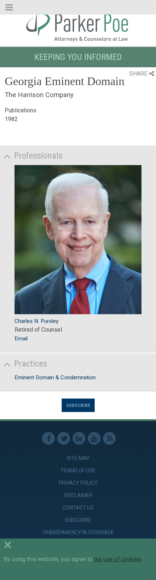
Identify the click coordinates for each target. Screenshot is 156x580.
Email (21, 338)
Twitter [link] (63, 438)
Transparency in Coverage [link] (78, 532)
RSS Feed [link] (109, 438)
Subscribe (78, 405)
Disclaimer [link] (78, 495)
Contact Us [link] (78, 508)
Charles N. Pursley (36, 321)
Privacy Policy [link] (78, 483)
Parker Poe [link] (78, 26)
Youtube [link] (94, 438)
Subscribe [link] (78, 520)
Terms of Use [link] (78, 470)
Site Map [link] (78, 458)
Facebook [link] (48, 438)
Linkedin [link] (79, 438)
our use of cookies (117, 559)
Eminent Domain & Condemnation (55, 377)
